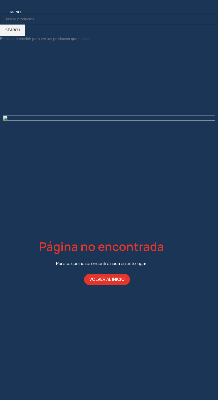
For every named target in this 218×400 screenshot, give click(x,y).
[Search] (212, 12)
